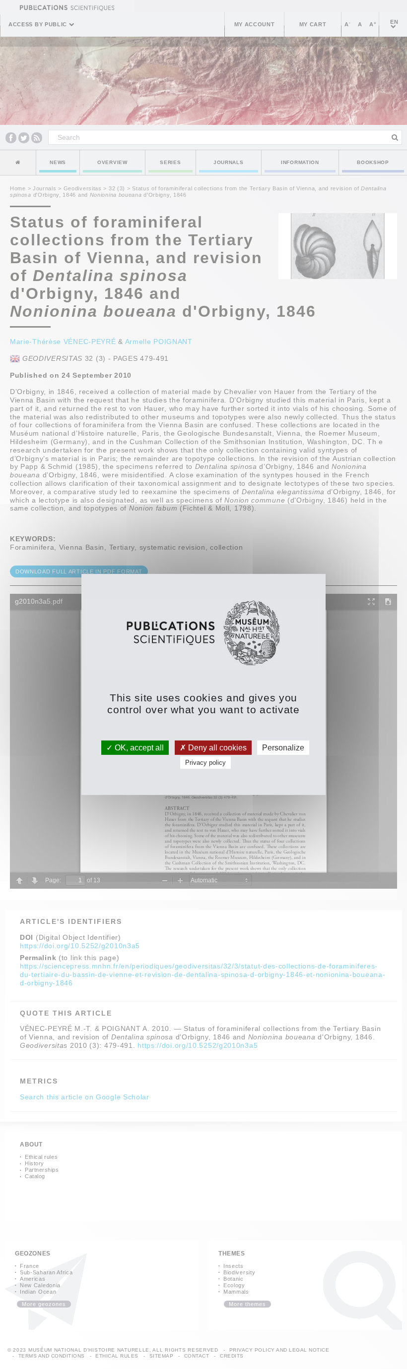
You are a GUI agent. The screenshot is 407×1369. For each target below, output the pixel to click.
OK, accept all (138, 747)
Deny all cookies (216, 747)
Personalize (283, 747)
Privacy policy (205, 762)
